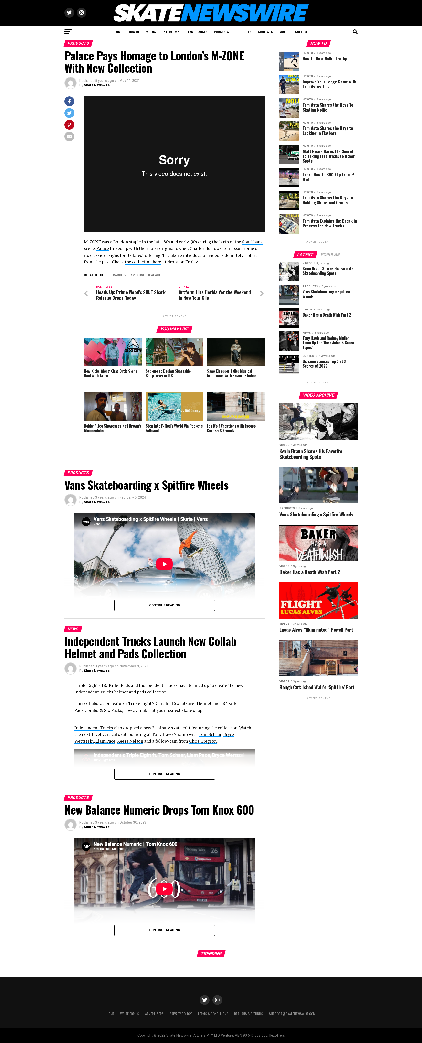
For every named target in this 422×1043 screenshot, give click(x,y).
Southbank (252, 242)
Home (110, 1013)
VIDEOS (151, 31)
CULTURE (301, 31)
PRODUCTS (243, 31)
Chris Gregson (203, 741)
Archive (121, 275)
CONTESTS (265, 31)
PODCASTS (221, 31)
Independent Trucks (93, 728)
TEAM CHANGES (196, 31)
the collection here (143, 262)
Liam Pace (105, 741)
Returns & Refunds (248, 1013)
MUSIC (283, 31)
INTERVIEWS (171, 31)
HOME (118, 31)
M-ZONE (138, 275)
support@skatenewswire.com (292, 1013)
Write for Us (129, 1013)
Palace (102, 248)
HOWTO (134, 31)
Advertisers (154, 1013)
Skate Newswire (97, 85)
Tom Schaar (210, 734)
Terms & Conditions (213, 1013)
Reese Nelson (130, 741)
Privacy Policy (180, 1013)
